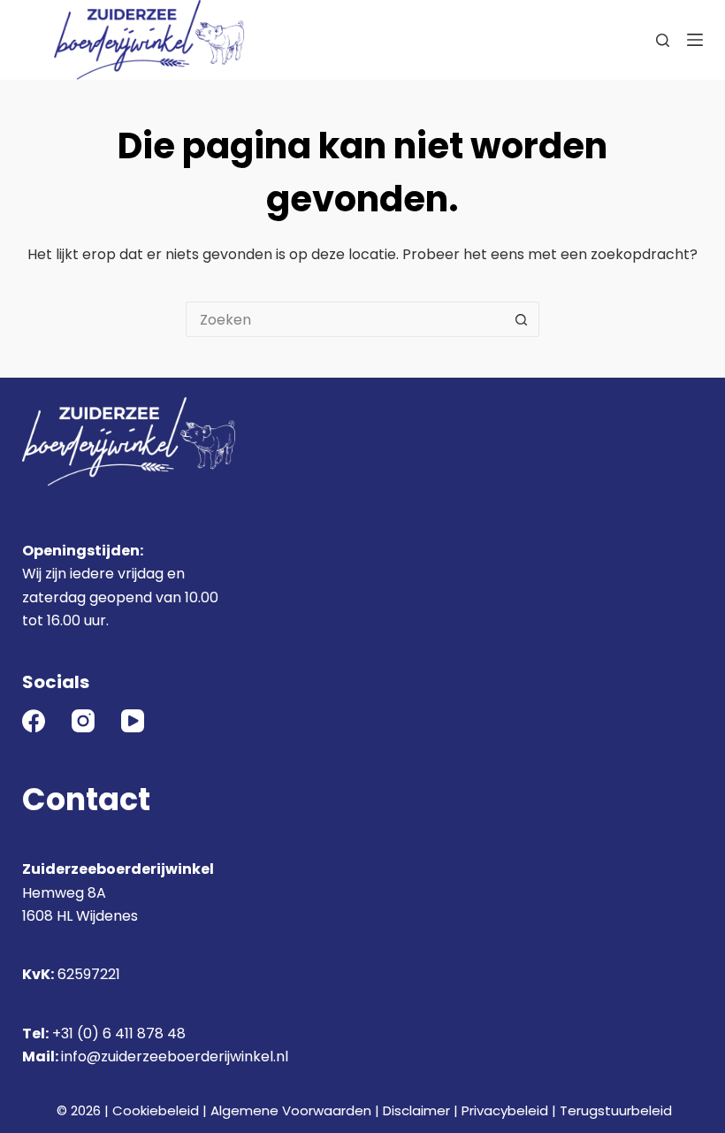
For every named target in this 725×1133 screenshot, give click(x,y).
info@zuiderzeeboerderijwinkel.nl (174, 1056)
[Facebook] (33, 720)
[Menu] (695, 40)
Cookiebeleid (155, 1110)
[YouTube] (132, 720)
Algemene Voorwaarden (290, 1110)
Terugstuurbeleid (616, 1110)
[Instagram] (83, 720)
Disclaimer (416, 1110)
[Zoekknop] (521, 319)
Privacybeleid (505, 1110)
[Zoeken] (662, 40)
